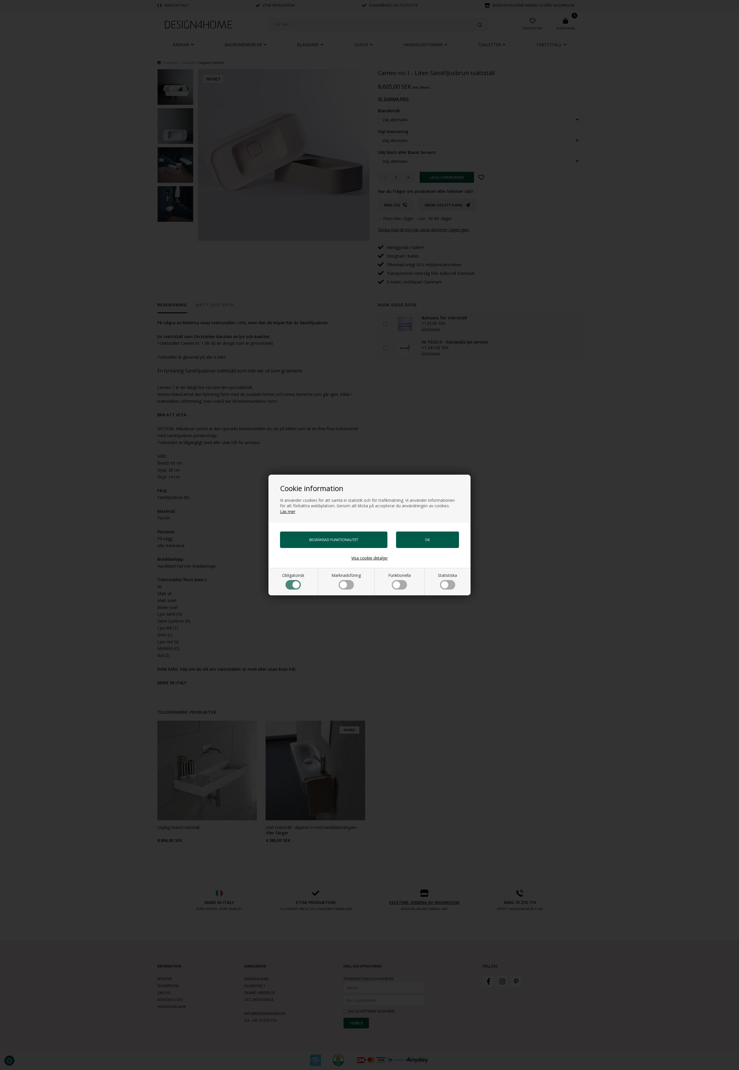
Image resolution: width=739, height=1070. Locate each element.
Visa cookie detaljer (369, 558)
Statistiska (447, 575)
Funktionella (399, 575)
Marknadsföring (346, 575)
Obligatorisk (293, 575)
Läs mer (287, 511)
